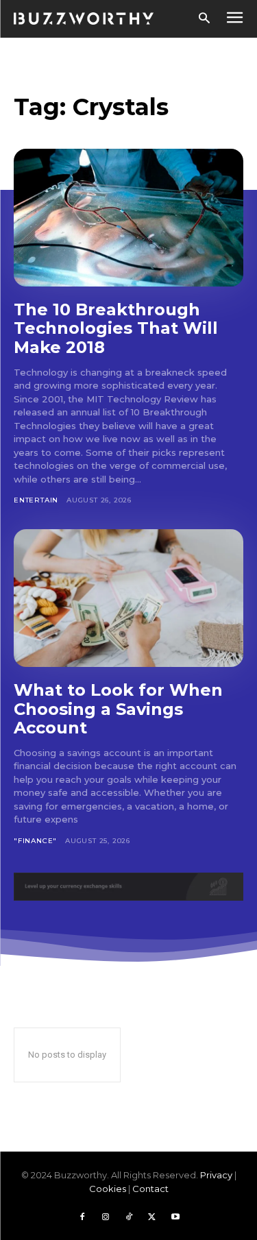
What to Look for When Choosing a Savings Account (118, 709)
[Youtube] (175, 1217)
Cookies (107, 1188)
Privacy (216, 1174)
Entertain (36, 500)
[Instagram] (105, 1217)
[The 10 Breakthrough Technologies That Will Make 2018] (128, 218)
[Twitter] (152, 1217)
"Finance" (35, 840)
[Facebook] (82, 1217)
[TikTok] (129, 1217)
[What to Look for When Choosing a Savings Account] (128, 598)
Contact (150, 1188)
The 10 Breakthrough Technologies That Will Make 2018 (116, 328)
